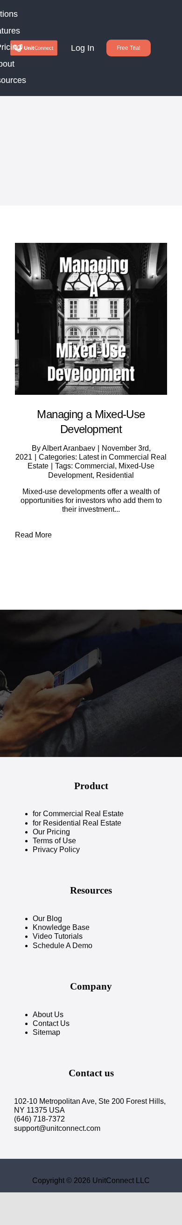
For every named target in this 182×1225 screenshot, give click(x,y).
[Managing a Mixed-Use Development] (91, 319)
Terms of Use (54, 841)
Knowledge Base (61, 927)
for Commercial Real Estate (78, 814)
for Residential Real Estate (77, 823)
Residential (115, 475)
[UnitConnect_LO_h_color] (33, 43)
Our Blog (47, 918)
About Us (48, 1015)
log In (82, 48)
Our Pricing (51, 832)
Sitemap (46, 1032)
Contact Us (51, 1023)
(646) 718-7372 (39, 1119)
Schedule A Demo (62, 946)
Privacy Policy (56, 849)
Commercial (95, 466)
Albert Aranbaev (68, 448)
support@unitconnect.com (57, 1128)
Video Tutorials (58, 936)
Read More (33, 535)
